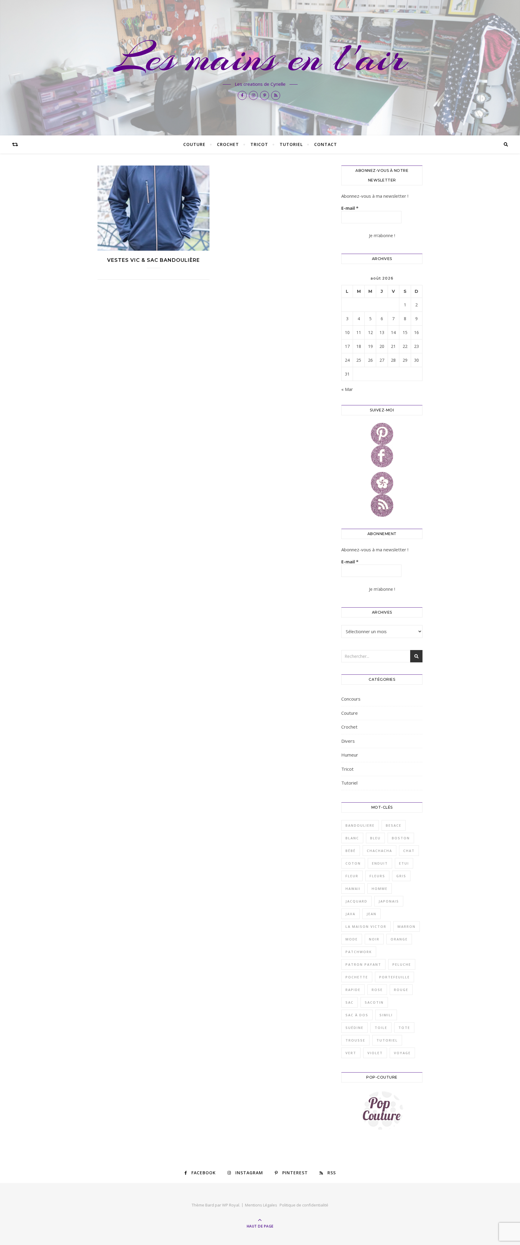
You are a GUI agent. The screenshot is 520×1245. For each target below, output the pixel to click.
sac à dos (356, 1015)
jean (371, 914)
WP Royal (230, 1205)
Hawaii (353, 888)
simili (386, 1015)
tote (404, 1027)
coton (353, 863)
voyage (402, 1053)
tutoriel (387, 1040)
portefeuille (394, 977)
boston (401, 838)
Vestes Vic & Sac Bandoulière (153, 260)
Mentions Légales (261, 1205)
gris (401, 876)
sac (349, 1002)
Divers (348, 741)
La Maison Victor (365, 926)
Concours (351, 699)
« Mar (347, 389)
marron (407, 926)
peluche (401, 964)
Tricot (259, 144)
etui (404, 863)
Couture (194, 144)
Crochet (228, 144)
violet (375, 1053)
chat (409, 850)
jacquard (356, 901)
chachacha (379, 850)
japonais (389, 901)
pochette (356, 977)
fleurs (377, 876)
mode (351, 939)
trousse (355, 1040)
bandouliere (360, 825)
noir (374, 939)
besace (393, 825)
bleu (375, 838)
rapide (353, 989)
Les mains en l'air (260, 57)
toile (381, 1027)
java (350, 914)
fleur (351, 876)
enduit (380, 863)
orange (399, 939)
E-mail (349, 208)
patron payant (363, 964)
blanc (352, 838)
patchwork (358, 951)
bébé (350, 850)
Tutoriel (291, 144)
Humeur (349, 755)
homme (380, 888)
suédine (354, 1027)
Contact (325, 144)
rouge (401, 989)
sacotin (374, 1002)
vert (350, 1053)
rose (377, 989)
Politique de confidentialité (304, 1205)
